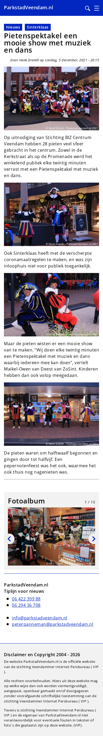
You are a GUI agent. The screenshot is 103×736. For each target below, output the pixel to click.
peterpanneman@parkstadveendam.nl (52, 624)
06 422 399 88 (26, 599)
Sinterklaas (38, 27)
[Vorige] (9, 539)
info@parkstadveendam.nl (39, 618)
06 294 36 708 (26, 605)
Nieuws (13, 27)
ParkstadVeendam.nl (28, 7)
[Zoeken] (87, 8)
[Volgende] (93, 539)
